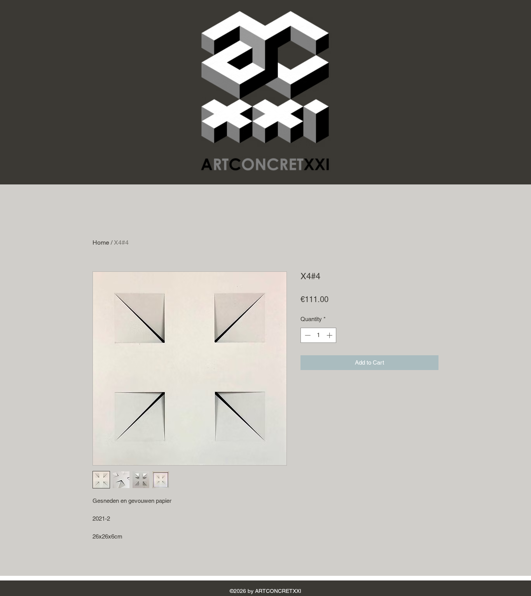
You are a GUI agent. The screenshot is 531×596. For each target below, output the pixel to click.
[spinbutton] (318, 335)
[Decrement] (307, 335)
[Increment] (330, 335)
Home (101, 242)
